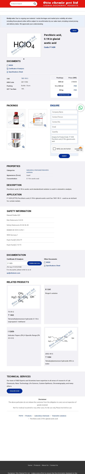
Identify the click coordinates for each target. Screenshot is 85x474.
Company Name (57, 112)
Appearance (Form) (14, 175)
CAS (8, 79)
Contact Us (54, 465)
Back (74, 30)
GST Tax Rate (11, 89)
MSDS (11, 65)
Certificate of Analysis (16, 68)
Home (21, 416)
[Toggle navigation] (6, 3)
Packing (10, 86)
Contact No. (56, 122)
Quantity (55, 132)
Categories (11, 170)
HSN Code (10, 82)
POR (75, 86)
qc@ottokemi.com (13, 273)
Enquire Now (14, 391)
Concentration (12, 178)
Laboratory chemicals (33, 170)
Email (54, 127)
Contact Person (57, 117)
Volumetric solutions (59, 416)
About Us (45, 465)
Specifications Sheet (16, 72)
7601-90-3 (24, 78)
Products (28, 416)
